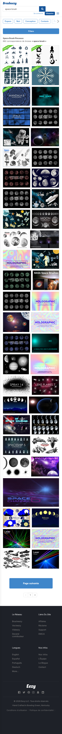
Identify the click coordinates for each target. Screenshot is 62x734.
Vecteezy (16, 625)
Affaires (42, 621)
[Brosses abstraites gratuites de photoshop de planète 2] (16, 198)
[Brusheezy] (10, 3)
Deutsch (16, 667)
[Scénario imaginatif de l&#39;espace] (16, 322)
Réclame (42, 625)
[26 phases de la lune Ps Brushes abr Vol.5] (45, 424)
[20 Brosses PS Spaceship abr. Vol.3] (16, 559)
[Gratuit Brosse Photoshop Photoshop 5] (16, 445)
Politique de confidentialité (42, 710)
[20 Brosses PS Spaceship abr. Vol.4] (45, 445)
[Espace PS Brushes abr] (16, 137)
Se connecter (38, 13)
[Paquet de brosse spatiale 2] (45, 467)
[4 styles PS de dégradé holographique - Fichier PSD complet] (45, 538)
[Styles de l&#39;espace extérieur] (44, 405)
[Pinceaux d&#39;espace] (16, 467)
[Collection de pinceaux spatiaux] (16, 424)
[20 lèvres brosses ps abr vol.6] (45, 178)
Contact (42, 667)
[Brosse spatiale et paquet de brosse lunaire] (44, 239)
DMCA (41, 634)
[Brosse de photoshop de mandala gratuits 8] (16, 96)
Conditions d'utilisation (17, 710)
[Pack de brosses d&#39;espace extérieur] (16, 75)
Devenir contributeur (18, 635)
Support (42, 629)
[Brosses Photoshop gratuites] (16, 116)
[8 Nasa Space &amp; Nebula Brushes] (46, 280)
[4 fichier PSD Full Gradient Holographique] (16, 259)
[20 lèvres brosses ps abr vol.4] (16, 517)
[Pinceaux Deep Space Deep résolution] (45, 96)
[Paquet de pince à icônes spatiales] (45, 55)
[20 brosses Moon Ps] (16, 239)
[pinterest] (29, 692)
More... (15, 671)
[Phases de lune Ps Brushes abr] (15, 405)
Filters (31, 31)
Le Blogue (43, 663)
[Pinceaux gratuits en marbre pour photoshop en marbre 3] (17, 280)
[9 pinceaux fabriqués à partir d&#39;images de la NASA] (16, 364)
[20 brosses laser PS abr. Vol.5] (16, 538)
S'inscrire (49, 13)
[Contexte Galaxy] (45, 137)
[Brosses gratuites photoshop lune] (45, 219)
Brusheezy (17, 621)
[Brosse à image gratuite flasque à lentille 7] (45, 385)
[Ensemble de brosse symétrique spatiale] (16, 55)
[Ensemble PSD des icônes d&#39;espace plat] (45, 75)
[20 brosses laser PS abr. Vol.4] (45, 559)
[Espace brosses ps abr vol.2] (45, 198)
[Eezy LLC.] (31, 686)
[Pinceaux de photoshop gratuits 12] (16, 385)
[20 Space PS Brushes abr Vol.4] (16, 157)
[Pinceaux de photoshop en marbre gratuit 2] (16, 343)
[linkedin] (43, 692)
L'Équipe (42, 658)
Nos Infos (43, 654)
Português (17, 663)
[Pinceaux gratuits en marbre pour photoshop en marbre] (16, 178)
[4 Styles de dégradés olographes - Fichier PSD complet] (45, 301)
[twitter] (24, 692)
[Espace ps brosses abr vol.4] (16, 219)
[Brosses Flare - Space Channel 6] (31, 492)
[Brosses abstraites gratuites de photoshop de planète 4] (45, 157)
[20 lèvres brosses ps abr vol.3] (45, 517)
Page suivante (31, 583)
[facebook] (19, 692)
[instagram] (33, 692)
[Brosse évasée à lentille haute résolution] (45, 343)
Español (16, 658)
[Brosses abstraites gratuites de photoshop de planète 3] (16, 301)
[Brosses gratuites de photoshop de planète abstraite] (45, 116)
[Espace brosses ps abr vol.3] (45, 259)
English (15, 654)
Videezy (16, 629)
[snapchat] (38, 692)
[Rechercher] (42, 9)
